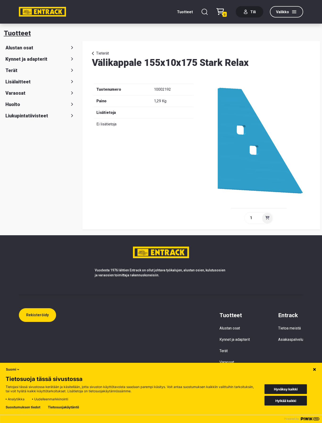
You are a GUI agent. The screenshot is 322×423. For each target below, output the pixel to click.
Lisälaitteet (18, 82)
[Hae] (204, 11)
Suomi (11, 369)
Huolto (12, 104)
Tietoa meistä (289, 328)
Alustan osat (19, 48)
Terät (11, 70)
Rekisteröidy (37, 315)
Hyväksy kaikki (286, 389)
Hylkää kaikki (285, 401)
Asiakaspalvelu (290, 339)
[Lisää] (267, 218)
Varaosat (15, 93)
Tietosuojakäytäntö (63, 407)
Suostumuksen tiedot (23, 407)
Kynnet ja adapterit (26, 59)
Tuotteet (185, 12)
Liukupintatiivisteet (26, 116)
